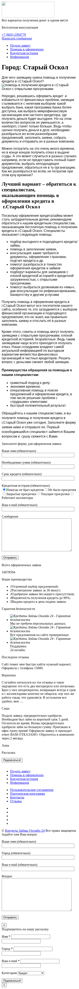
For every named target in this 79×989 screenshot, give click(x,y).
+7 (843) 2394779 (14, 34)
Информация (19, 57)
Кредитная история (24, 53)
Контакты (17, 797)
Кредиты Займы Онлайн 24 (25, 830)
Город (7, 949)
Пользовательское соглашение (32, 790)
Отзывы (16, 801)
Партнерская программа (27, 793)
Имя (6, 936)
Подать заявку (20, 45)
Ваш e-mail (11, 961)
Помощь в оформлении (27, 49)
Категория (9, 973)
